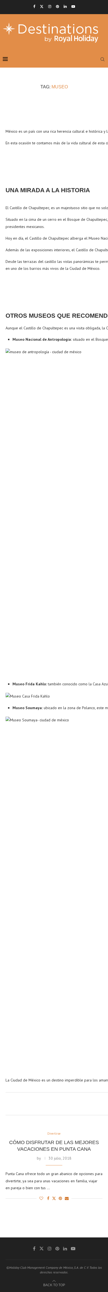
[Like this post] (41, 1198)
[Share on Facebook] (48, 1198)
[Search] (102, 59)
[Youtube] (73, 6)
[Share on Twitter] (54, 1198)
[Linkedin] (65, 6)
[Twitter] (41, 6)
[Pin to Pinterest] (60, 1198)
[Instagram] (49, 6)
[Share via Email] (67, 1198)
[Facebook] (34, 6)
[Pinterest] (57, 6)
